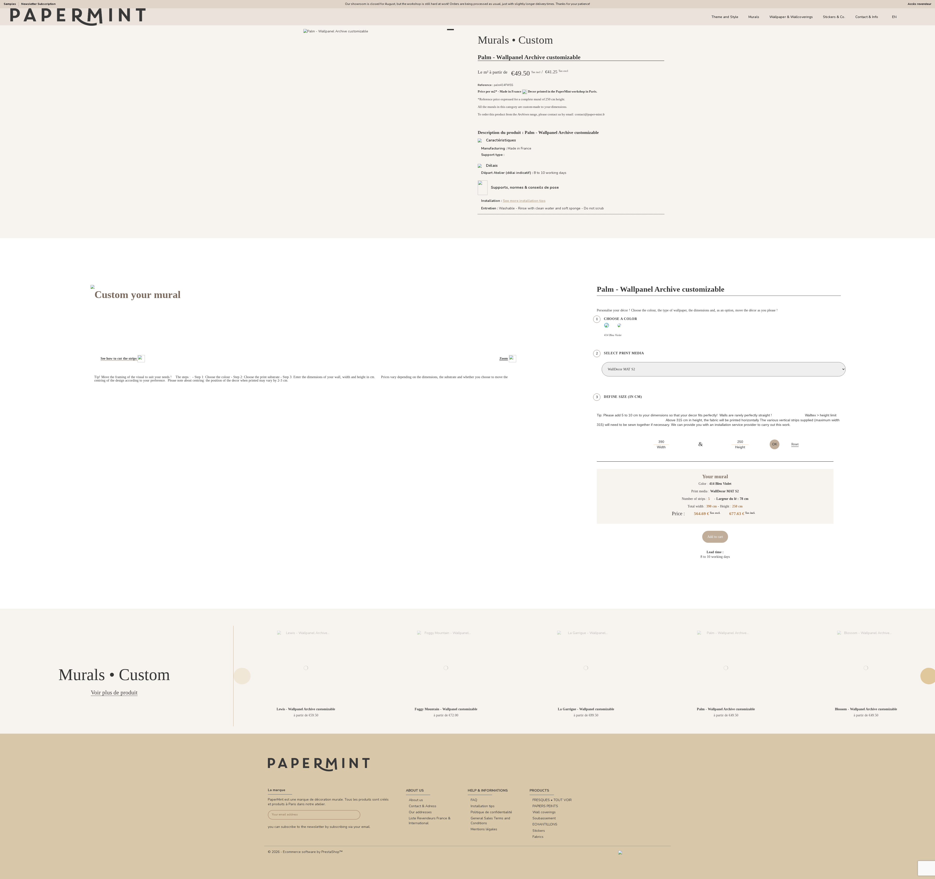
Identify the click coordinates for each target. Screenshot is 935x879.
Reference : (485, 85)
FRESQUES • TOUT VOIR (552, 800)
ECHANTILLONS (545, 824)
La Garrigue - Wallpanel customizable (586, 709)
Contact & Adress (422, 806)
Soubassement (544, 818)
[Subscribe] (351, 815)
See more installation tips (524, 200)
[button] (364, 36)
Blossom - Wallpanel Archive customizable (866, 709)
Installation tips (483, 806)
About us (416, 800)
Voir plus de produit (114, 692)
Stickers (539, 830)
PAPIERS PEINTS (545, 806)
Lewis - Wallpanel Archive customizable (306, 709)
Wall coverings (544, 812)
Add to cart (715, 537)
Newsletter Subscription (38, 4)
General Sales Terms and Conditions (490, 820)
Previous (242, 676)
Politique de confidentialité (491, 812)
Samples (10, 4)
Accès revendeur (919, 4)
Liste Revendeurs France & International (429, 820)
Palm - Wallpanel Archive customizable (726, 709)
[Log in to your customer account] (915, 17)
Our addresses (420, 812)
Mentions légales (484, 829)
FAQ (474, 800)
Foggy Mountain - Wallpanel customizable (446, 709)
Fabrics (538, 836)
